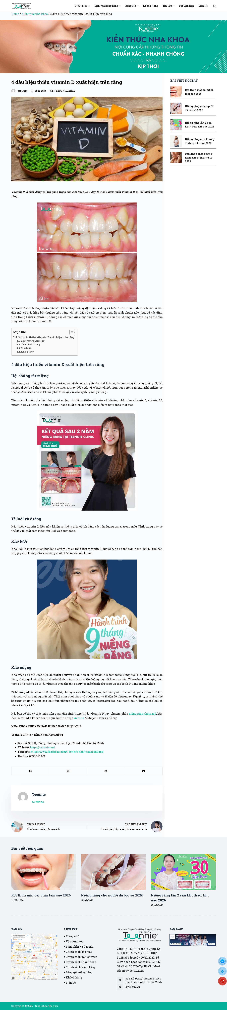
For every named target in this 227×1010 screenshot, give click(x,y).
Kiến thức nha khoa (34, 14)
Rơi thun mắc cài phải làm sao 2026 (41, 895)
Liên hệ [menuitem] (203, 5)
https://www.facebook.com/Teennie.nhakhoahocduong (66, 751)
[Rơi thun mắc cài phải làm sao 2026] (43, 872)
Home (15, 14)
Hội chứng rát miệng (33, 340)
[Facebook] (30, 771)
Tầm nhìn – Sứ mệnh (79, 946)
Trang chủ (72, 936)
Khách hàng (73, 977)
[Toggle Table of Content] (70, 332)
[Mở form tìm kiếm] (214, 6)
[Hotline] (223, 982)
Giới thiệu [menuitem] (81, 5)
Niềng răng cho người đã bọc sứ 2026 (112, 895)
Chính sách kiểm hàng (80, 967)
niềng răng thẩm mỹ (142, 713)
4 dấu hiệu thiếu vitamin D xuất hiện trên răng (44, 337)
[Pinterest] (106, 771)
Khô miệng (27, 351)
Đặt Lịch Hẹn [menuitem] (186, 5)
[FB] (223, 962)
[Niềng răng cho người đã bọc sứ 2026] (113, 872)
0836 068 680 (133, 987)
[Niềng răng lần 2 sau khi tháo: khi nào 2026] (183, 872)
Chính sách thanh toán (80, 962)
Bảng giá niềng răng (79, 972)
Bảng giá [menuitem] (130, 5)
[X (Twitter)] (68, 771)
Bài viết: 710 (38, 802)
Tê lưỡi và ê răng (30, 344)
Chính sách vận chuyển (81, 957)
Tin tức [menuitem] (167, 5)
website (79, 718)
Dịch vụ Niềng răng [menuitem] (106, 5)
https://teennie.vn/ (42, 747)
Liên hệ (70, 982)
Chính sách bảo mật (78, 951)
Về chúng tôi (74, 941)
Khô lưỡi (26, 348)
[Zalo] (223, 972)
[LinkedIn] (144, 771)
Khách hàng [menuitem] (150, 5)
